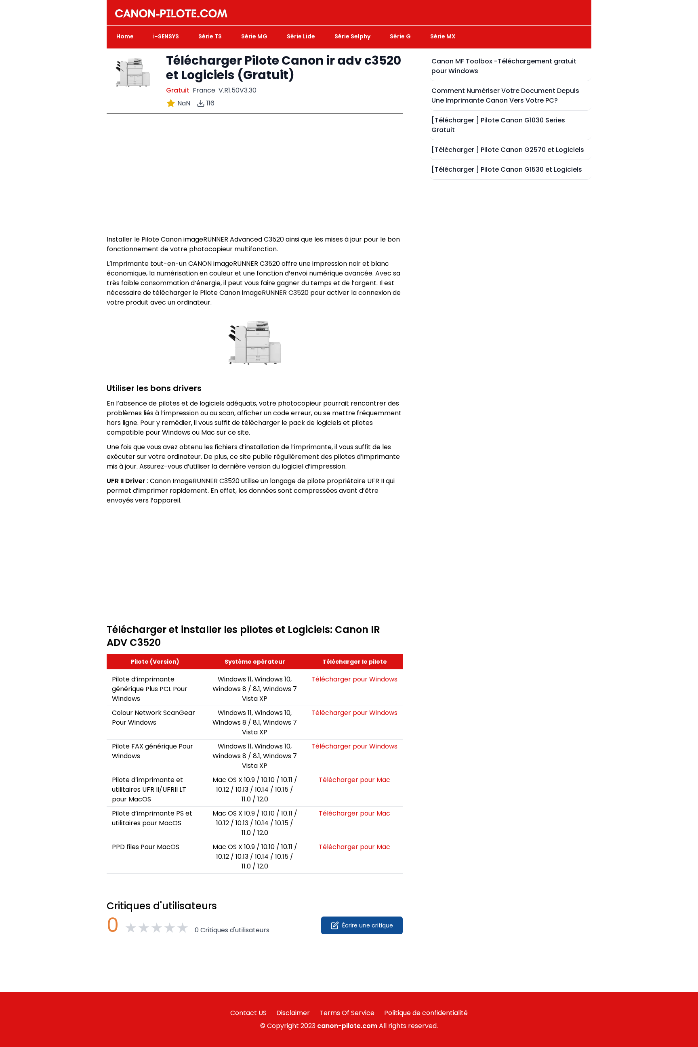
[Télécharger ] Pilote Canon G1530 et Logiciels (506, 169)
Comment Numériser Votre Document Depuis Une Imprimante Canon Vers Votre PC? (505, 95)
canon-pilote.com (347, 1025)
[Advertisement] (255, 178)
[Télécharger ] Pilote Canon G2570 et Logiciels (507, 149)
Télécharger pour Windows (354, 679)
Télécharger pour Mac (354, 779)
